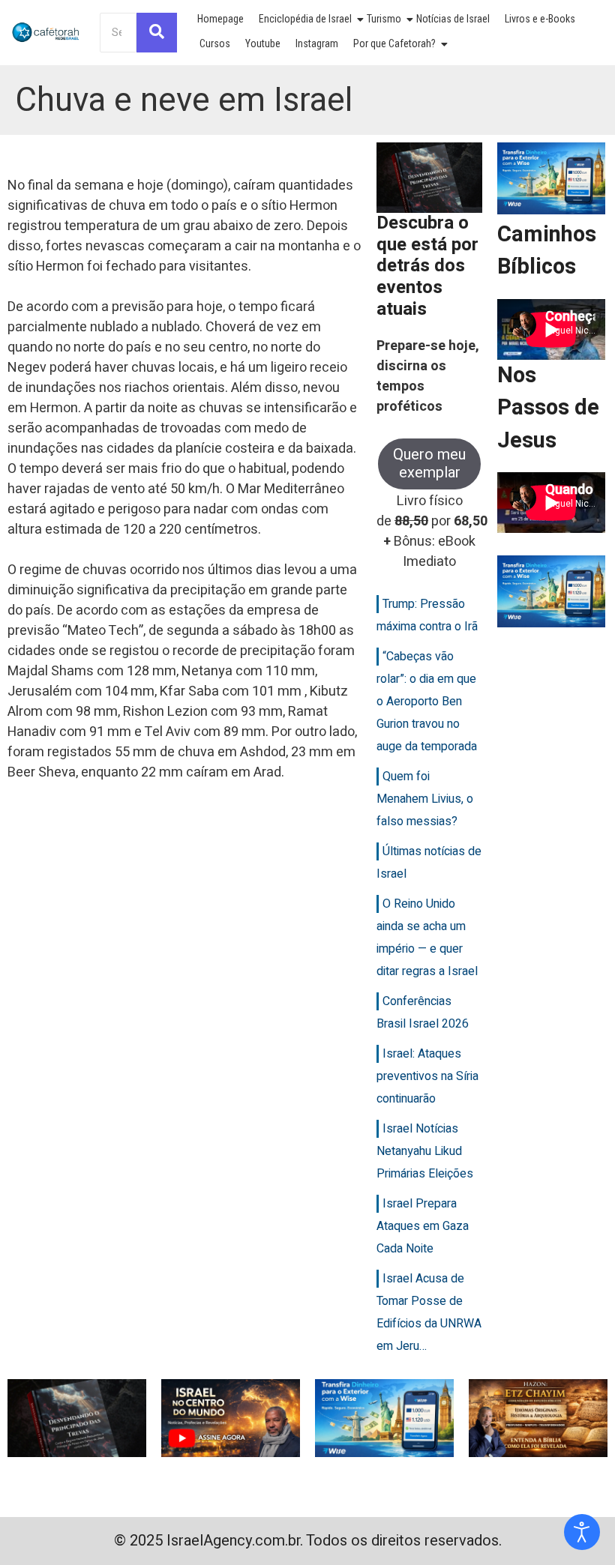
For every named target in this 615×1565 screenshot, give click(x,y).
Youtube (262, 43)
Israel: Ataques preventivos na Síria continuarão (427, 1076)
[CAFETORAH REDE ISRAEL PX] (46, 32)
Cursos (215, 43)
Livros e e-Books (540, 19)
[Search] (156, 32)
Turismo (384, 19)
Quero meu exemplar (429, 463)
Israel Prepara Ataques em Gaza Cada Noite (422, 1226)
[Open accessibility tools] (582, 1532)
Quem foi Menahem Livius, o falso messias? (424, 799)
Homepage (220, 19)
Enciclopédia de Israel (305, 19)
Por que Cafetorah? (394, 43)
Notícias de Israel (453, 19)
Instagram (317, 43)
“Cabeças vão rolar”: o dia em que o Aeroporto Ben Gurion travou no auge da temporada (426, 702)
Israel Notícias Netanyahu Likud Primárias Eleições (424, 1151)
